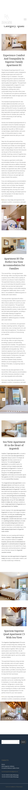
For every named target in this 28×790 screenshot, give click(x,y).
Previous (5, 217)
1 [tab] (6, 228)
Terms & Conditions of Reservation (14, 786)
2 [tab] (8, 228)
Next (22, 217)
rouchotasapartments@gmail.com (9, 771)
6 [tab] (17, 228)
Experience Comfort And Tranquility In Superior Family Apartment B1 (14, 60)
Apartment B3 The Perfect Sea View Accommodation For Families (14, 263)
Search (23, 742)
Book (2, 380)
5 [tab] (15, 228)
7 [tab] (19, 228)
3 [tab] (10, 228)
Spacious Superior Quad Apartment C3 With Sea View (14, 634)
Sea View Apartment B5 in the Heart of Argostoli (14, 445)
